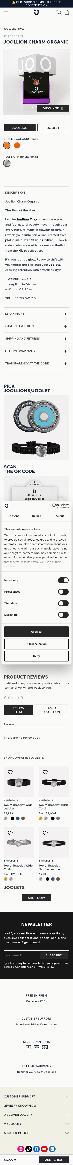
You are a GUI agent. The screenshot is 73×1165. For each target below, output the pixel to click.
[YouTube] (44, 1149)
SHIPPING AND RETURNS (22, 338)
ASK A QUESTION (52, 710)
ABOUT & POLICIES (17, 1133)
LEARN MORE (14, 313)
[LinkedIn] (52, 1149)
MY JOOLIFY (13, 1124)
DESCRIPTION (15, 192)
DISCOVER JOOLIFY (18, 1114)
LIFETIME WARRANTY (20, 351)
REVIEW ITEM (18, 710)
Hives (21, 28)
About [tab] (60, 516)
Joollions (10, 28)
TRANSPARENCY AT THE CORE (27, 363)
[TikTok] (28, 1149)
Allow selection (36, 643)
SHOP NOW (36, 898)
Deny (36, 656)
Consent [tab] (13, 516)
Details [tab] (36, 516)
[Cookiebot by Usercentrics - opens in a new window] (52, 505)
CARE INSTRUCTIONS (20, 326)
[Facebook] (36, 1149)
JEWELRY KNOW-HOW (20, 1105)
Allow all (36, 631)
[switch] (63, 592)
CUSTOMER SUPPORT (19, 1096)
